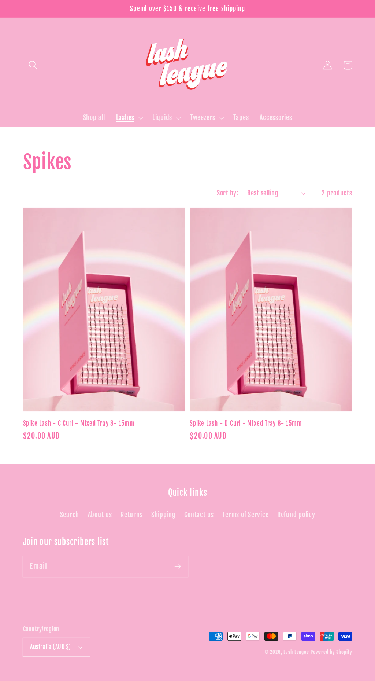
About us (100, 514)
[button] (33, 65)
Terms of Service (245, 514)
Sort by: (227, 193)
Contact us (199, 514)
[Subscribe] (178, 566)
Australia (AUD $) (50, 647)
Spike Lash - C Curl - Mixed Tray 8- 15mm (79, 423)
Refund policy (296, 514)
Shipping (163, 514)
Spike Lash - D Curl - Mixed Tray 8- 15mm (246, 423)
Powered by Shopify (331, 652)
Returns (131, 514)
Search (69, 514)
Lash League (297, 652)
